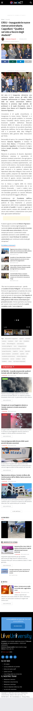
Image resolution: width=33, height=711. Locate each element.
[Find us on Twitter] (7, 657)
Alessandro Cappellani (11, 338)
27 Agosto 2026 (13, 575)
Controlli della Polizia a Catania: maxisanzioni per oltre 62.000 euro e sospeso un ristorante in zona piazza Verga (20, 276)
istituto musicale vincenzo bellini (11, 348)
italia (23, 348)
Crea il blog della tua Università (13, 674)
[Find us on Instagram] (15, 657)
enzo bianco (20, 343)
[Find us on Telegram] (11, 657)
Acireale (5, 378)
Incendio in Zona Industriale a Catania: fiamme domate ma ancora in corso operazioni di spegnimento (20, 259)
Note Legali (6, 652)
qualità (22, 353)
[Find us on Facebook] (2, 657)
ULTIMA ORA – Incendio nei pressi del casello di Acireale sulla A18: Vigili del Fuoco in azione (15, 372)
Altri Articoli (16, 511)
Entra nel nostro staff (10, 669)
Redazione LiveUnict (9, 679)
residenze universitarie (8, 356)
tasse (10, 361)
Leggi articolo (8, 400)
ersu (15, 346)
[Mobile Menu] (2, 2)
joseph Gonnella (6, 351)
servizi (12, 359)
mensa (21, 351)
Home (2, 19)
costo (3, 343)
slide (23, 359)
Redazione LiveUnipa (10, 684)
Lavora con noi (8, 671)
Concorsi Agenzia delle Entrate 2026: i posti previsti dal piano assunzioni (14, 442)
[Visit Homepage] (16, 2)
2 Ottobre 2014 (23, 39)
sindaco (18, 359)
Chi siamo (6, 664)
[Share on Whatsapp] (12, 61)
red (27, 353)
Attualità (8, 19)
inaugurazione (22, 346)
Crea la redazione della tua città (13, 687)
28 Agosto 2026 (14, 270)
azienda (28, 338)
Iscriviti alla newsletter (10, 689)
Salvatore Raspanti (11, 39)
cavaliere (10, 341)
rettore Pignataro (21, 356)
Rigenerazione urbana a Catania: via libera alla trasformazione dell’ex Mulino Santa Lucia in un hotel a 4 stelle (21, 250)
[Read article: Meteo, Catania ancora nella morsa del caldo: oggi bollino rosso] (7, 589)
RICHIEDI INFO (18, 626)
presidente (15, 353)
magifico (15, 351)
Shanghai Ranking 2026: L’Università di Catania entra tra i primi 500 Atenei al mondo (19, 571)
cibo (20, 341)
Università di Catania (6, 547)
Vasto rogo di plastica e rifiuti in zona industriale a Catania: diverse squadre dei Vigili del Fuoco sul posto (20, 267)
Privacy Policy (26, 697)
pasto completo (6, 353)
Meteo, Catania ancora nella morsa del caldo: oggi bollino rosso (22, 588)
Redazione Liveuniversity (11, 682)
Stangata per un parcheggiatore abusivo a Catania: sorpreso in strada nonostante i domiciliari (14, 407)
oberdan (27, 351)
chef (16, 341)
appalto (21, 338)
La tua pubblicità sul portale (12, 666)
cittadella (26, 341)
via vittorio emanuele (19, 361)
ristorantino (5, 359)
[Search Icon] (31, 2)
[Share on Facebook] (5, 61)
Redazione (4, 375)
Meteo (4, 587)
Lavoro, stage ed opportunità (11, 448)
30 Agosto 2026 (14, 254)
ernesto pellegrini (7, 346)
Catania (5, 414)
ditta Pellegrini (11, 343)
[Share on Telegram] (20, 61)
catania (4, 341)
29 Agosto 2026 (14, 262)
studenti (4, 361)
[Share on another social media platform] (28, 61)
